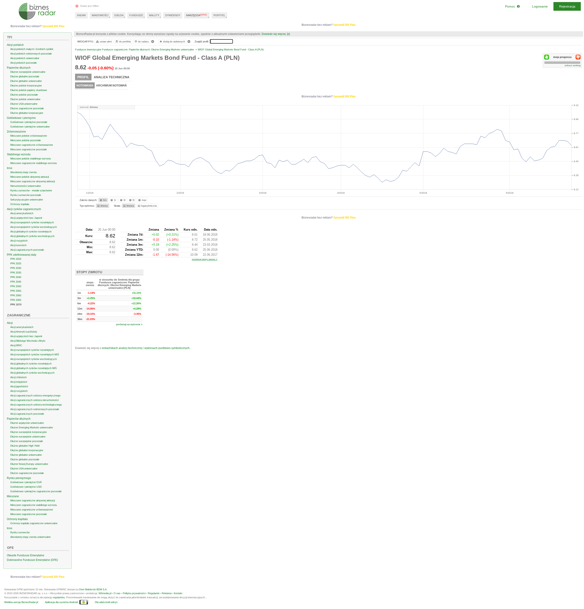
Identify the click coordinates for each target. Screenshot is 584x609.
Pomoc (511, 6)
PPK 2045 (15, 281)
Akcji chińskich (18, 377)
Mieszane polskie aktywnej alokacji (29, 176)
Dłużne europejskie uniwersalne (27, 71)
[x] (288, 34)
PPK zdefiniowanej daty (21, 254)
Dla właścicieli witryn (106, 602)
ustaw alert (106, 41)
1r (115, 200)
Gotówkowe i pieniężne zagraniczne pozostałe (36, 491)
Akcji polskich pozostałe (23, 62)
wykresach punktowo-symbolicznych (167, 348)
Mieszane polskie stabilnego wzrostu (30, 158)
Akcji (10, 323)
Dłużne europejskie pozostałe (26, 441)
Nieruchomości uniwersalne (25, 186)
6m (105, 200)
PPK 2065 (15, 300)
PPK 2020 (15, 259)
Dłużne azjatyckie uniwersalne (27, 423)
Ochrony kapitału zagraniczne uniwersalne (33, 523)
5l (133, 200)
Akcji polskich (15, 45)
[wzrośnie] (546, 57)
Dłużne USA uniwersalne (23, 103)
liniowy (104, 205)
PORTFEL (219, 15)
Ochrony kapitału (19, 204)
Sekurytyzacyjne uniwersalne (26, 199)
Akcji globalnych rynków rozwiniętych (31, 231)
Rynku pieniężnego (19, 478)
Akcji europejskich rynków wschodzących (33, 227)
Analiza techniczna (111, 77)
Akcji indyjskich (18, 381)
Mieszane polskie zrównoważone (28, 135)
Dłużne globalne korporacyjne (26, 113)
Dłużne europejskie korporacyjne (28, 432)
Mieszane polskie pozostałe (25, 140)
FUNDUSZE (136, 15)
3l (124, 200)
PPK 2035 (15, 272)
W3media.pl (105, 593)
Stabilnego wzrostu (19, 154)
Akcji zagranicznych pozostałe (27, 249)
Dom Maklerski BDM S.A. (93, 589)
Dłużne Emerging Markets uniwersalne (31, 427)
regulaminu (59, 597)
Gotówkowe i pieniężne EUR (26, 482)
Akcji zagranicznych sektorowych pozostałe (34, 409)
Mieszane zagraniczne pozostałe (28, 149)
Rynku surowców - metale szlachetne (31, 190)
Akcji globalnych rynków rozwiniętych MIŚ (33, 368)
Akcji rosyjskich (19, 240)
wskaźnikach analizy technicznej (122, 348)
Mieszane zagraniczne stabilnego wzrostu (33, 163)
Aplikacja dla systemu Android (61, 602)
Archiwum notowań (111, 85)
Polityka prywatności (134, 593)
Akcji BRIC (16, 345)
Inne (9, 168)
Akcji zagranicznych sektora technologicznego (36, 404)
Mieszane (13, 496)
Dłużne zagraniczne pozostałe (27, 108)
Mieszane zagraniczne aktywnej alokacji (32, 181)
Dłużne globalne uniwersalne (26, 81)
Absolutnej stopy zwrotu (23, 172)
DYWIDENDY (172, 15)
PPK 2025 (15, 263)
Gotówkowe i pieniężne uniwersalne (30, 126)
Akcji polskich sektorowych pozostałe (31, 53)
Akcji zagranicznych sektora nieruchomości (34, 400)
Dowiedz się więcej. (274, 34)
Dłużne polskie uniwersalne (25, 99)
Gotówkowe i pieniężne (21, 118)
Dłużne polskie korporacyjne (26, 85)
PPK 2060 (15, 295)
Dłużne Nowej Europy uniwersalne (29, 464)
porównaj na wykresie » (129, 324)
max (144, 200)
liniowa (130, 205)
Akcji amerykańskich (21, 213)
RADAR (81, 15)
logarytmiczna (149, 205)
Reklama (167, 593)
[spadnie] (578, 57)
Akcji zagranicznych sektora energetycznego (35, 395)
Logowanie (540, 6)
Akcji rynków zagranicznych (24, 209)
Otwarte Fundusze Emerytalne (25, 555)
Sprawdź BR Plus (344, 24)
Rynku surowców (20, 532)
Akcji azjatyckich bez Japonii (26, 217)
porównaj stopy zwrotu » (204, 259)
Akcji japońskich (19, 386)
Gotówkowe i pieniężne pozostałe (28, 122)
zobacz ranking (573, 65)
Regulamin (153, 593)
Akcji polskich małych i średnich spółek (31, 49)
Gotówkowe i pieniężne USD (26, 486)
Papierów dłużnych (19, 67)
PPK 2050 (15, 286)
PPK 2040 (15, 277)
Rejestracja (567, 6)
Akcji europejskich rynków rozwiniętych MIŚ (34, 354)
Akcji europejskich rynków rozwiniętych (32, 222)
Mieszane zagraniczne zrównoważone (31, 144)
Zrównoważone (16, 131)
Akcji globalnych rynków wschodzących (32, 236)
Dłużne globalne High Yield (24, 445)
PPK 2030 (15, 268)
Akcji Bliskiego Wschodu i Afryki (27, 340)
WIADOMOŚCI (100, 15)
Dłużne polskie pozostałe (24, 94)
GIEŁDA (118, 15)
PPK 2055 (15, 290)
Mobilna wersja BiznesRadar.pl (21, 602)
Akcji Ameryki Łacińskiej (23, 331)
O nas (117, 593)
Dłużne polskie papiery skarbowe (28, 90)
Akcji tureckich (18, 245)
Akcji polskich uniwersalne (24, 58)
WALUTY (154, 15)
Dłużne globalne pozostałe (24, 76)
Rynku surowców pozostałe (25, 195)
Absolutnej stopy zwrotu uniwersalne (30, 537)
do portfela (125, 41)
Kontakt (178, 593)
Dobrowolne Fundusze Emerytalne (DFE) (32, 560)
